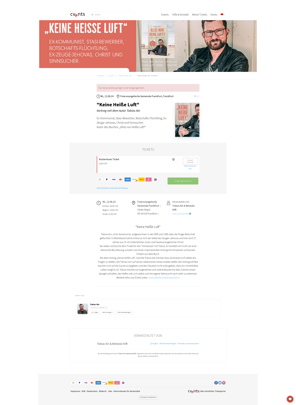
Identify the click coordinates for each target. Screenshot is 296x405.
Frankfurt (153, 213)
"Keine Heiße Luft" (125, 75)
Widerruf (102, 391)
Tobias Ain (94, 304)
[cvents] (78, 14)
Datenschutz (92, 391)
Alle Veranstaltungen (124, 312)
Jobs (110, 391)
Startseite (100, 75)
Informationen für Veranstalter (126, 391)
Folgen (96, 312)
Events (111, 75)
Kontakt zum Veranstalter (188, 343)
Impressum (75, 391)
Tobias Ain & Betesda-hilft (112, 344)
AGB (83, 391)
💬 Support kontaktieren (148, 397)
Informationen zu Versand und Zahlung (112, 188)
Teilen (197, 96)
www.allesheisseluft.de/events (164, 277)
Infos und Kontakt (180, 213)
